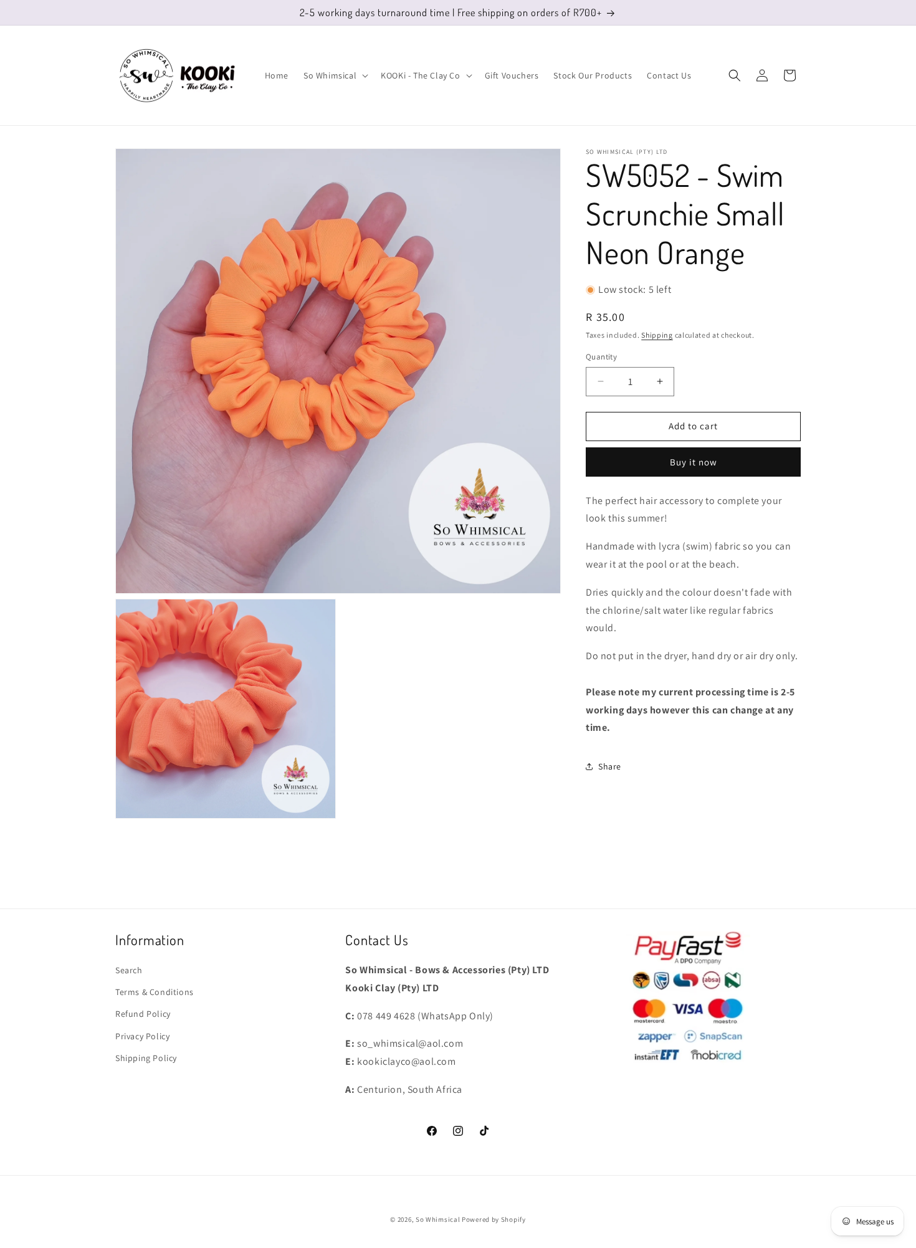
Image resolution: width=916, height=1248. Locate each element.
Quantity (601, 356)
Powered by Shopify (494, 1219)
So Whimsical (438, 1219)
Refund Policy (143, 1013)
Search (129, 970)
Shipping (657, 334)
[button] (334, 75)
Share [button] (609, 765)
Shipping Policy (146, 1058)
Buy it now (693, 461)
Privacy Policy (142, 1036)
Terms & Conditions (154, 992)
